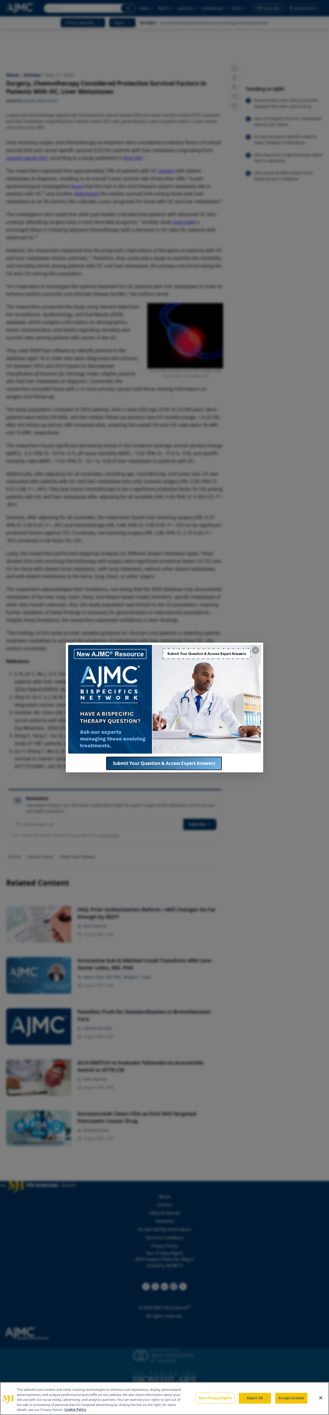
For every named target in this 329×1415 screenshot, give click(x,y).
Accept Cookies (291, 1398)
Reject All (255, 1398)
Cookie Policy (75, 1409)
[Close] (320, 1398)
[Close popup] (255, 650)
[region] (164, 1398)
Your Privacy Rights (215, 1398)
